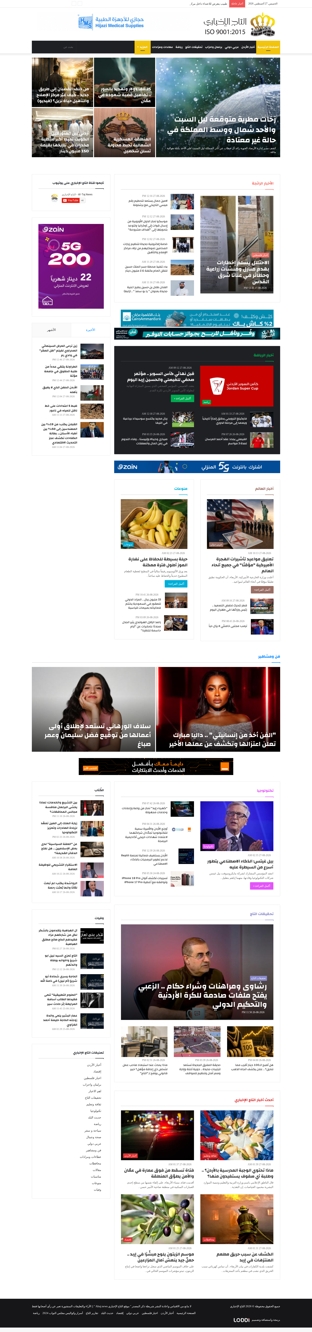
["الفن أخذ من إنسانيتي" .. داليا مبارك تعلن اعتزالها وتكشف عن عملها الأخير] (218, 709)
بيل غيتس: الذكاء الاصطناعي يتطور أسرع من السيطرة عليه (240, 864)
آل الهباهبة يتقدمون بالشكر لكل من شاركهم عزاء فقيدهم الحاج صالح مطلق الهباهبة (58, 937)
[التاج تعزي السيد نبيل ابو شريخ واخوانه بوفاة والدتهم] (92, 961)
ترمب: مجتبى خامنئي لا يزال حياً (228, 626)
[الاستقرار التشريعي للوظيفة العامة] (92, 870)
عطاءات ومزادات (162, 47)
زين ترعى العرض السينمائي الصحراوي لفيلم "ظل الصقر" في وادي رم (58, 350)
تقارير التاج (92, 1313)
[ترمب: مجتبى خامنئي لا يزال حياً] (262, 627)
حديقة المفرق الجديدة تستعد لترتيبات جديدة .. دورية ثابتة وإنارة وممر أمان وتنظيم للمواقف (200, 1069)
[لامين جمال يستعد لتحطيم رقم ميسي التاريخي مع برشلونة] (182, 201)
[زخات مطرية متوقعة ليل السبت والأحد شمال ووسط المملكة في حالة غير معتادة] (218, 107)
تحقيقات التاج (193, 47)
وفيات (97, 1189)
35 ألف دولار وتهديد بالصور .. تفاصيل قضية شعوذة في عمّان (124, 95)
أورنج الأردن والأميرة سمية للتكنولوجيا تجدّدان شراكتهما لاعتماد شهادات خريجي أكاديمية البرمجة (146, 835)
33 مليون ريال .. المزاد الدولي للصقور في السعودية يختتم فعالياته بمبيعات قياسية (143, 604)
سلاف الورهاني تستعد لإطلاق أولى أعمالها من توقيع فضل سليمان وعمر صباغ (97, 735)
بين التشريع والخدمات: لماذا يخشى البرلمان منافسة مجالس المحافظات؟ (58, 807)
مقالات (97, 1170)
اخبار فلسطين (92, 1078)
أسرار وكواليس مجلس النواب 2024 (62, 1313)
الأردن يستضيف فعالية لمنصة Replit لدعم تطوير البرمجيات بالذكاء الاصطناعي (144, 860)
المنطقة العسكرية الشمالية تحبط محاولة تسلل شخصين (129, 145)
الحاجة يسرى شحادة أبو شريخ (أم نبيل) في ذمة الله (58, 979)
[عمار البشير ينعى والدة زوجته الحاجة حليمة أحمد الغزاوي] (92, 1021)
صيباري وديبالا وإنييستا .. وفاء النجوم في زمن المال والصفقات (144, 441)
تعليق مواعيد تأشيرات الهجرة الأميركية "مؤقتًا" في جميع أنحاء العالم (243, 565)
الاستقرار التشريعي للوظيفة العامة (58, 867)
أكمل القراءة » (182, 398)
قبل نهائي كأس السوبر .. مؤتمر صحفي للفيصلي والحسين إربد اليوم (160, 376)
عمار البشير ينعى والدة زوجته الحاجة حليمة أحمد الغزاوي (60, 1020)
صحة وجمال (93, 1137)
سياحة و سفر (92, 1130)
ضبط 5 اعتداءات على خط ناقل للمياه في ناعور (61, 408)
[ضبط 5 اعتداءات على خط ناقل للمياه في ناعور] (92, 411)
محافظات (95, 1163)
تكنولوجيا (95, 1111)
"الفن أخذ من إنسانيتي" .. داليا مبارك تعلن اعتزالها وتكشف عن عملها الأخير (222, 739)
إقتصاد (97, 1071)
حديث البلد (94, 1117)
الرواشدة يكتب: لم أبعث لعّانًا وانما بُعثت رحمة (60, 886)
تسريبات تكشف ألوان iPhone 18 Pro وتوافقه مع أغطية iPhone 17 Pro (144, 880)
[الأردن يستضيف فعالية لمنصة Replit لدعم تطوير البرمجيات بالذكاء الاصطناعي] (186, 856)
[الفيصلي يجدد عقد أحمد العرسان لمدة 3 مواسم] (261, 440)
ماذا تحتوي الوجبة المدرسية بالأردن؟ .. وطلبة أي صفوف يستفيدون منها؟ (237, 1173)
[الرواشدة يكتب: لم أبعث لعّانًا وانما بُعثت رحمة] (92, 888)
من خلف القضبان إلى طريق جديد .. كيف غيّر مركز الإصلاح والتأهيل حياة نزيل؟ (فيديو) (63, 95)
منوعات (96, 1183)
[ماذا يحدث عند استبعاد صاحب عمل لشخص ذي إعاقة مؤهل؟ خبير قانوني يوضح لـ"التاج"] (144, 1041)
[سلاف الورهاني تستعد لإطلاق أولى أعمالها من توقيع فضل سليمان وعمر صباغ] (93, 709)
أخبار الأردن (248, 47)
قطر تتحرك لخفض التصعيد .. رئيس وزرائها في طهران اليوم (228, 608)
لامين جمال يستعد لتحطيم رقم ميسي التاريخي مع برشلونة (148, 203)
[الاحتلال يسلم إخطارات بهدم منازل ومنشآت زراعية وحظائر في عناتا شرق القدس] (236, 243)
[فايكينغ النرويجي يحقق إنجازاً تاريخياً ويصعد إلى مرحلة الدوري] (261, 419)
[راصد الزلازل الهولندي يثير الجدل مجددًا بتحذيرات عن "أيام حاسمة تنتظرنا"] (175, 623)
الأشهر (51, 330)
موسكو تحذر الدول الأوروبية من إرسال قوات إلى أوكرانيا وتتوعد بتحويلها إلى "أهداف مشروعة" (147, 225)
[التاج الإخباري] (241, 24)
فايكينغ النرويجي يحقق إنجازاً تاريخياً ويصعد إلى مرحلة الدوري (224, 421)
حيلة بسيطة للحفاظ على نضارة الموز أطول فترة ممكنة (157, 562)
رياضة (179, 47)
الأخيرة (90, 330)
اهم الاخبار (95, 1091)
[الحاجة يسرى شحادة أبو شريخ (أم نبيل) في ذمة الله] (92, 982)
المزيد (144, 47)
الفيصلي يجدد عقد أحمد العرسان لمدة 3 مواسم (226, 441)
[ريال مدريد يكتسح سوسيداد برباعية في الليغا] (183, 419)
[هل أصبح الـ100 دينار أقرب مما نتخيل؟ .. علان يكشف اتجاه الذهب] (250, 1041)
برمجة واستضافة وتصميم (265, 1319)
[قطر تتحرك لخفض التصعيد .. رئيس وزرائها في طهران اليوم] (262, 606)
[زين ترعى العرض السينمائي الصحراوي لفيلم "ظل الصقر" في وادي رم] (92, 351)
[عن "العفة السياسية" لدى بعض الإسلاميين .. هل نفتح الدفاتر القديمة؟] (92, 849)
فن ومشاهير (93, 1150)
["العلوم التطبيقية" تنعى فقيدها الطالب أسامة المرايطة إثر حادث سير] (92, 1000)
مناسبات (96, 1176)
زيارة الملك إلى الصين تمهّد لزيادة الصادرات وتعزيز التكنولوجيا (59, 828)
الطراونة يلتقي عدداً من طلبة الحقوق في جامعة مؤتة (60, 371)
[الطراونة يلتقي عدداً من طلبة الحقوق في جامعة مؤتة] (92, 372)
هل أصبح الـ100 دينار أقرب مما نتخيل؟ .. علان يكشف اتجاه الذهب (252, 1067)
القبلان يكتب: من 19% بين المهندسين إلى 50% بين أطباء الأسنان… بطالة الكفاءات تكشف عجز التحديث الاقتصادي (59, 433)
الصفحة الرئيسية (268, 47)
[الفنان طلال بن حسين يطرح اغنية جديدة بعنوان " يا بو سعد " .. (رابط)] (182, 288)
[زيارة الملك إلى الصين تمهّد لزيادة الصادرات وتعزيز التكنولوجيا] (92, 828)
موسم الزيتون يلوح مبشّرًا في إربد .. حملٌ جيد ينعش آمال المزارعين (160, 1257)
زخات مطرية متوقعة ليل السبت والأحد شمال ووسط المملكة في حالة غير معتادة (221, 130)
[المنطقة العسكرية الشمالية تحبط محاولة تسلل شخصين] (124, 132)
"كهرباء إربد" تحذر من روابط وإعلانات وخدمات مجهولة (144, 810)
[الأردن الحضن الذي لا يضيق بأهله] (92, 393)
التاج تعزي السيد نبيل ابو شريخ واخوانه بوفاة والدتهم (61, 960)
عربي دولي (232, 47)
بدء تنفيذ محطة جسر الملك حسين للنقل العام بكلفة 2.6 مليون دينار (146, 269)
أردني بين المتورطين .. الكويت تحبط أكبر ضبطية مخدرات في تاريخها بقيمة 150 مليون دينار (64, 142)
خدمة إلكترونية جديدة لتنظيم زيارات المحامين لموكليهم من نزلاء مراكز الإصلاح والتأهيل (145, 248)
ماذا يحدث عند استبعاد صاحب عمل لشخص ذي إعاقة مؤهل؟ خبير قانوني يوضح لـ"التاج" (145, 1069)
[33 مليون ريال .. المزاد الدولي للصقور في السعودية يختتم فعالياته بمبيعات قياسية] (176, 600)
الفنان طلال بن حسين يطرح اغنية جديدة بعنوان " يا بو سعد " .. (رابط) (145, 289)
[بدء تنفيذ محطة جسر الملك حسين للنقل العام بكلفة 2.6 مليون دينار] (182, 267)
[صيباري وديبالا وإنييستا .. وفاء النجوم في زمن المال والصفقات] (182, 440)
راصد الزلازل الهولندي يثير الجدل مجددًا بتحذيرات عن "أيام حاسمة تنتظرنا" (141, 626)
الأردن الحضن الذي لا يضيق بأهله (59, 390)
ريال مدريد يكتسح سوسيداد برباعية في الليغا (145, 421)
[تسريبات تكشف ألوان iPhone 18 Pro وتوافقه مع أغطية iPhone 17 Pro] (182, 879)
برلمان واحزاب (213, 47)
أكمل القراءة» (262, 589)
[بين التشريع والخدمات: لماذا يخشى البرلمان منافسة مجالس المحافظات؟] (92, 808)
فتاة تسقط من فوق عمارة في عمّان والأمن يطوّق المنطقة (159, 1173)
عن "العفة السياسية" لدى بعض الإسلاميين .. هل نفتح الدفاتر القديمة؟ (59, 848)
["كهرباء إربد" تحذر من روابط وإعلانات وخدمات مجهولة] (182, 809)
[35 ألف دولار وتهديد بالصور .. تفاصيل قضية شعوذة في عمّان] (124, 82)
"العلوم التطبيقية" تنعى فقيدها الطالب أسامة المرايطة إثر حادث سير (60, 999)
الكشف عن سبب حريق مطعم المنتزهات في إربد (244, 1257)
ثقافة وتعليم (93, 1104)
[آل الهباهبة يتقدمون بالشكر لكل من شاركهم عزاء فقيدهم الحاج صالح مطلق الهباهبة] (92, 936)
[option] (156, 107)
